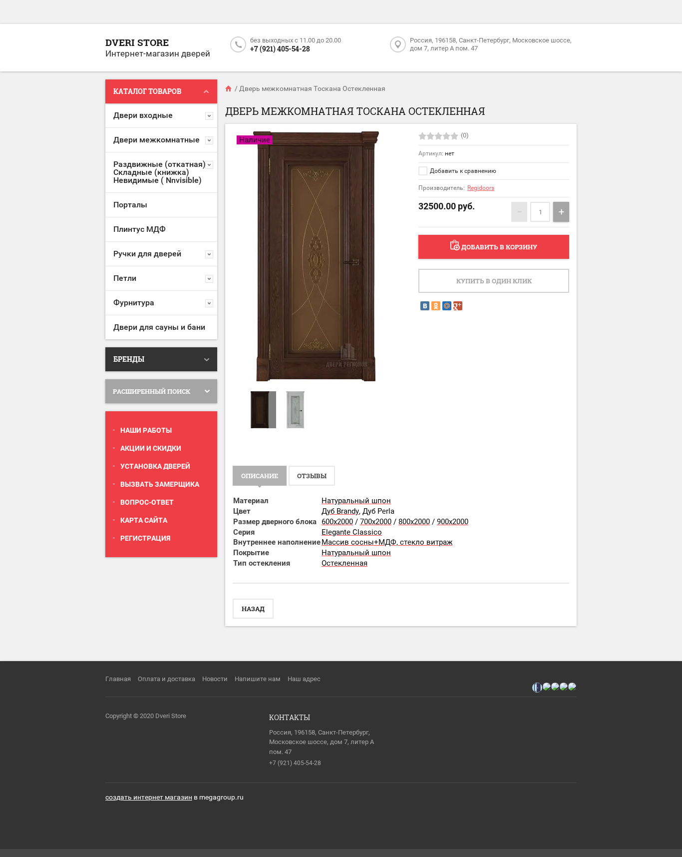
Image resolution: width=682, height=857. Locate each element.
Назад (253, 608)
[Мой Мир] (446, 305)
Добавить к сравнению (462, 170)
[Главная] (229, 88)
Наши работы (146, 430)
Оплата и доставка (166, 679)
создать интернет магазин (148, 797)
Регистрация (145, 538)
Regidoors (480, 187)
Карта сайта (143, 520)
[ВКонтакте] (424, 305)
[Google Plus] (457, 305)
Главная (118, 679)
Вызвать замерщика (159, 484)
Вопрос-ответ (147, 502)
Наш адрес (304, 679)
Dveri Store (137, 42)
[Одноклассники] (435, 305)
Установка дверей (155, 466)
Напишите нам (258, 679)
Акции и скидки (150, 448)
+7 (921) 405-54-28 (280, 48)
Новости (215, 679)
